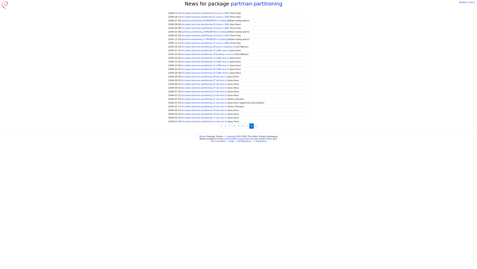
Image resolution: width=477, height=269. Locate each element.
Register (463, 2)
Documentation (218, 141)
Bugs (231, 141)
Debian (202, 136)
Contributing (260, 141)
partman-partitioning (256, 4)
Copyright (231, 136)
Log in (472, 2)
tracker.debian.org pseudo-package (240, 139)
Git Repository (244, 141)
